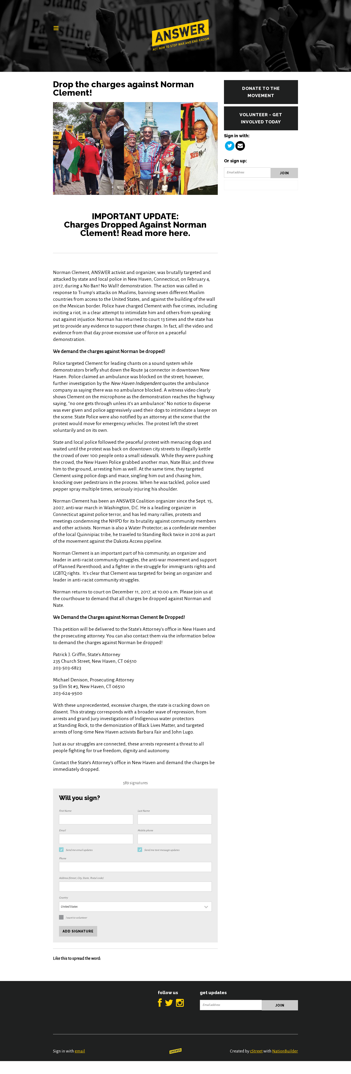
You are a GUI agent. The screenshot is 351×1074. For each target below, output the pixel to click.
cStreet (256, 1051)
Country (63, 897)
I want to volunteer (76, 917)
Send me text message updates (161, 850)
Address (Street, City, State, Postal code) (81, 878)
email (80, 1051)
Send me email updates (79, 850)
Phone (62, 858)
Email (62, 830)
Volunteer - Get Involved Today (260, 118)
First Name (65, 810)
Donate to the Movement (261, 92)
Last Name (144, 810)
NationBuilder (285, 1051)
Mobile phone (145, 830)
